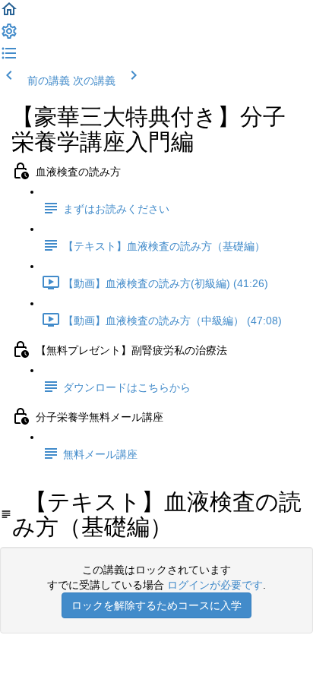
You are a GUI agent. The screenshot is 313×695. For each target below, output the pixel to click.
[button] (9, 14)
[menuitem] (9, 36)
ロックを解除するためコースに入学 (156, 605)
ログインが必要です (215, 585)
